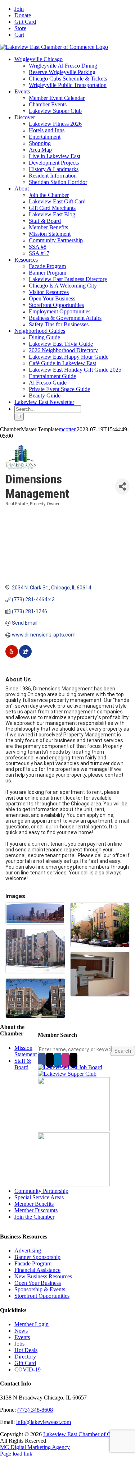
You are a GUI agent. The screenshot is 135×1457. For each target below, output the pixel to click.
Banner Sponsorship (37, 1257)
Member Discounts (36, 1210)
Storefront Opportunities (41, 1296)
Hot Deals (25, 1350)
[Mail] (73, 1060)
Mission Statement (25, 1051)
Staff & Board (22, 1064)
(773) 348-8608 (35, 1410)
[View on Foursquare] (25, 656)
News (21, 1331)
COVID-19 (27, 1369)
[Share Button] (122, 486)
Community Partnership (41, 1191)
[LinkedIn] (58, 1060)
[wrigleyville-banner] (74, 1129)
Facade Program (32, 1263)
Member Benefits (34, 1204)
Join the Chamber (34, 1217)
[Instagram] (65, 1060)
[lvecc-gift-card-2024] (74, 1184)
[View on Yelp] (11, 656)
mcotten (68, 429)
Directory (25, 1356)
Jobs (19, 1344)
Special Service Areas (39, 1197)
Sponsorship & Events (39, 1289)
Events (22, 1337)
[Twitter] (50, 1060)
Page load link (16, 1454)
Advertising (27, 1250)
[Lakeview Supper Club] (67, 1074)
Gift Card (25, 1363)
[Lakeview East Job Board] (70, 1067)
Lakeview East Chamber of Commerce (87, 1434)
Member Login (31, 1324)
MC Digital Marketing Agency (35, 1447)
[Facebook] (42, 1060)
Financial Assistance (37, 1270)
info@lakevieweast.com (43, 1422)
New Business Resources (43, 1276)
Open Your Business (37, 1283)
